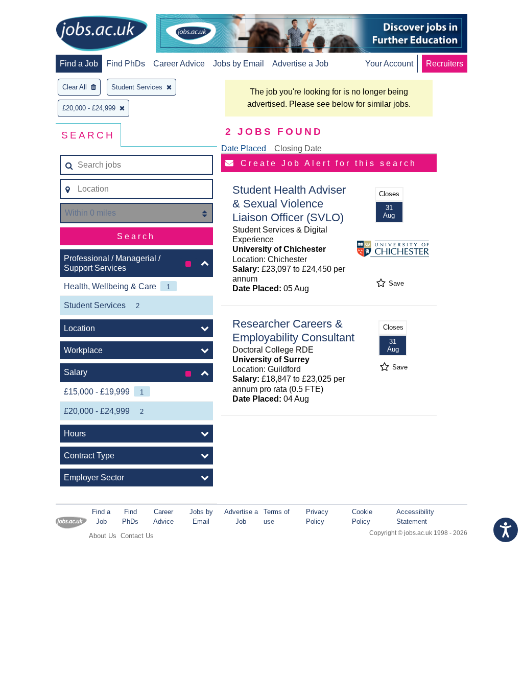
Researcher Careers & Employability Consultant (293, 330)
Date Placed (243, 148)
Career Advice (179, 63)
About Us (102, 536)
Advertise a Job (300, 63)
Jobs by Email (238, 63)
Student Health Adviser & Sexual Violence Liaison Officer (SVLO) (289, 203)
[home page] (102, 34)
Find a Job (79, 63)
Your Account (389, 63)
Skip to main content (41, 9)
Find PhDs (125, 63)
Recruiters (444, 63)
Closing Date (298, 148)
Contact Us (137, 536)
